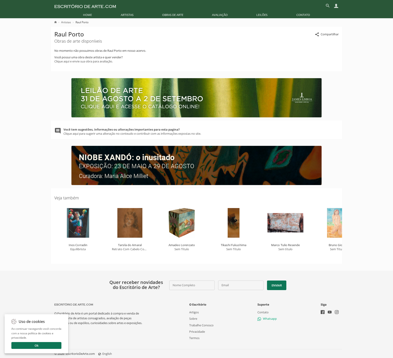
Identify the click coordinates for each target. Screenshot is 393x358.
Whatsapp (270, 319)
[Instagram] (337, 312)
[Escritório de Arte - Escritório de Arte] (73, 304)
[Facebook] (323, 312)
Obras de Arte (172, 15)
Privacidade (197, 332)
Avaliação (220, 15)
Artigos (194, 312)
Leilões (261, 15)
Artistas (127, 15)
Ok (36, 345)
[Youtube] (330, 312)
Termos (194, 338)
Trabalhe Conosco (201, 325)
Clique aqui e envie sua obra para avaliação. (83, 61)
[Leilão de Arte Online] (196, 116)
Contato (303, 15)
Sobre (193, 319)
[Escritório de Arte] (85, 6)
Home (87, 15)
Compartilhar (330, 34)
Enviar (277, 285)
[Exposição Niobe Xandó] (196, 184)
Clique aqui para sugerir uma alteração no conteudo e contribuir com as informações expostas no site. (132, 131)
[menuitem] (87, 14)
